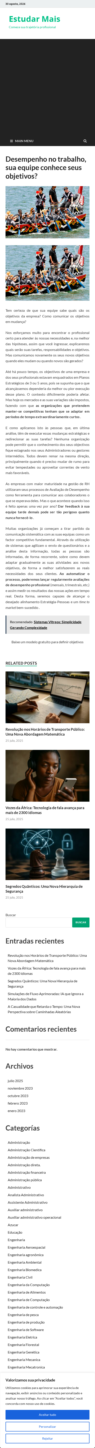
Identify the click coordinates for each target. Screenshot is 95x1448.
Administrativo (19, 1187)
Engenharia (16, 1240)
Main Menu (24, 141)
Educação (15, 1232)
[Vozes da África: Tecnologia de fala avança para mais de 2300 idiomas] (47, 803)
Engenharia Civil (20, 1277)
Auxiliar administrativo (25, 1210)
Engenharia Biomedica (25, 1270)
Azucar (13, 1225)
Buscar (11, 915)
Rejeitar (47, 1438)
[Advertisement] (47, 86)
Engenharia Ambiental (25, 1262)
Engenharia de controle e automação (35, 1307)
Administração (19, 1142)
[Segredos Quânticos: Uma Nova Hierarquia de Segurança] (47, 881)
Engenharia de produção (26, 1322)
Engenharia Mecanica (24, 1359)
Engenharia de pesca (23, 1315)
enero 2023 (16, 1111)
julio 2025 (15, 1081)
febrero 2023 (18, 1103)
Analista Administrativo (26, 1195)
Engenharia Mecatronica (26, 1367)
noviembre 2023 (20, 1088)
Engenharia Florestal (23, 1344)
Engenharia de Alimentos (27, 1292)
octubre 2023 (18, 1096)
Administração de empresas (29, 1157)
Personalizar (47, 1426)
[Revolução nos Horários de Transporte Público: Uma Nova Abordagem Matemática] (47, 724)
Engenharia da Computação (29, 1285)
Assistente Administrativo (28, 1202)
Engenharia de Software (26, 1329)
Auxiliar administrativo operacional (34, 1217)
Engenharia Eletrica (22, 1337)
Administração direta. (24, 1165)
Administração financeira (27, 1172)
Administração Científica (26, 1150)
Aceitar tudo (47, 1414)
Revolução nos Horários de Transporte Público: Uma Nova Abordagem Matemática (45, 731)
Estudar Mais (34, 18)
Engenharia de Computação (29, 1300)
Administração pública (25, 1180)
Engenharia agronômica (26, 1255)
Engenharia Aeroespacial (26, 1247)
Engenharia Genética (23, 1352)
